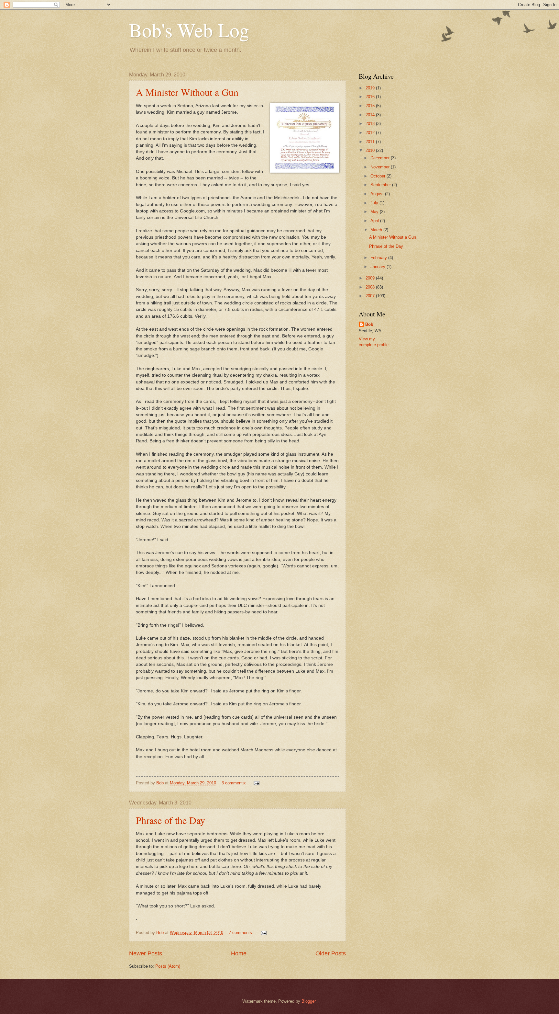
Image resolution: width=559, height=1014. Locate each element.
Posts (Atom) (167, 966)
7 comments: (242, 932)
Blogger (308, 1001)
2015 (371, 105)
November (380, 167)
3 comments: (234, 782)
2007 (371, 295)
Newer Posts (145, 953)
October (378, 176)
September (381, 184)
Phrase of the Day (170, 820)
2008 (371, 287)
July (374, 202)
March (376, 229)
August (377, 193)
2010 (371, 150)
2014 (371, 114)
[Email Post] (256, 782)
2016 (371, 96)
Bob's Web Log (189, 30)
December (380, 157)
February (379, 257)
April (375, 220)
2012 (371, 132)
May (375, 211)
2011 (371, 141)
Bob (369, 324)
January (378, 266)
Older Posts (330, 953)
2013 (371, 123)
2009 (371, 278)
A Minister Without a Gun (187, 91)
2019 (371, 87)
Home (239, 953)
